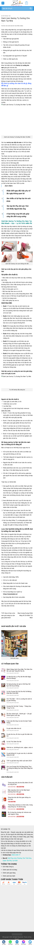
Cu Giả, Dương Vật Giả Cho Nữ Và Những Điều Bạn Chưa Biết (19, 692)
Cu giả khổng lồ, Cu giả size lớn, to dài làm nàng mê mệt (19, 754)
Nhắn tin (30, 944)
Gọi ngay (4, 944)
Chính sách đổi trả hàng (10, 870)
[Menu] (2, 3)
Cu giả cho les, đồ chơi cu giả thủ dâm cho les (19, 735)
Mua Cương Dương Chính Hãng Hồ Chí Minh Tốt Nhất (25, 615)
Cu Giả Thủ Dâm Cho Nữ (14, 741)
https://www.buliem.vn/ (10, 594)
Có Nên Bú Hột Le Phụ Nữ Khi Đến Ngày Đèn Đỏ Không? (19, 677)
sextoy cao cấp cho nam (14, 142)
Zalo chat (17, 944)
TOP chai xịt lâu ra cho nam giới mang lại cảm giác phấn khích (8, 615)
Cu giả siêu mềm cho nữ (14, 728)
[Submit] (30, 8)
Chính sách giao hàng (9, 873)
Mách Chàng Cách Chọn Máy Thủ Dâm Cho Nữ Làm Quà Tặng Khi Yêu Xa (19, 670)
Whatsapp (10, 944)
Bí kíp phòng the (5, 16)
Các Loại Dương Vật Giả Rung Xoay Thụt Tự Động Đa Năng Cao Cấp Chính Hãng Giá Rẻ (19, 768)
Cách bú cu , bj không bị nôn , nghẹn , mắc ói (20, 747)
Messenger (23, 944)
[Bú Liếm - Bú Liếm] (17, 3)
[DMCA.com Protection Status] (17, 934)
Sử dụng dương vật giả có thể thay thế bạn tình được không (18, 685)
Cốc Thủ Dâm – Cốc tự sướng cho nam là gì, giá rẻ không (19, 699)
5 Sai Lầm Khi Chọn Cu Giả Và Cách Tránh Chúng (19, 722)
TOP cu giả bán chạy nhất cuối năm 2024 (19, 761)
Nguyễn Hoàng (19, 25)
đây (31, 296)
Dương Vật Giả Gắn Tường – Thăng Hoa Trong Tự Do (19, 707)
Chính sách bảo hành (9, 876)
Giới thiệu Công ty (8, 866)
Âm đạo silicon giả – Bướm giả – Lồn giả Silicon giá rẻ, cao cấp (19, 714)
